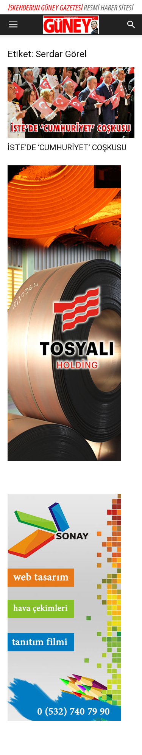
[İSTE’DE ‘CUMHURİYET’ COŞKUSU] (71, 102)
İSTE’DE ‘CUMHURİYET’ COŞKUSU (67, 147)
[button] (13, 24)
